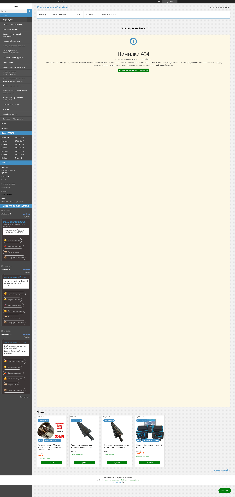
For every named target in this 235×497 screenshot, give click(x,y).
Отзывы (4, 128)
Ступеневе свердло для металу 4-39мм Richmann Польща (117, 446)
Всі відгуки (24, 397)
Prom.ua (129, 478)
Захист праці (8, 62)
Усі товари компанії (220, 470)
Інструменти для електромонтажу (9, 73)
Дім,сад (6, 109)
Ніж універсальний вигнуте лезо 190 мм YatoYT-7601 (14, 231)
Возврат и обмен (109, 15)
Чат (226, 491)
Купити (51, 463)
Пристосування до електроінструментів (11, 51)
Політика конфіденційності (130, 480)
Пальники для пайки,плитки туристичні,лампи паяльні (14, 80)
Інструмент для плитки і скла (14, 46)
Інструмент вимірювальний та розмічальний (15, 91)
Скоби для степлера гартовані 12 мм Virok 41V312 (15, 347)
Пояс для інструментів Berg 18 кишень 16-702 (149, 446)
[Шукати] (29, 11)
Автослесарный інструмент (13, 86)
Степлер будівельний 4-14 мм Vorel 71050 (15, 352)
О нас (3, 124)
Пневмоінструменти (11, 104)
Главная (42, 15)
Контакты (90, 15)
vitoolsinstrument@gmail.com (12, 201)
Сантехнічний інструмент (13, 57)
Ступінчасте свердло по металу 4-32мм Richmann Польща (84, 446)
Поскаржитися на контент (110, 480)
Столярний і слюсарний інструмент (12, 35)
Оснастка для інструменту (13, 24)
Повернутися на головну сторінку (135, 70)
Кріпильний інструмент (12, 41)
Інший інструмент (10, 114)
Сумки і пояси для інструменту (14, 67)
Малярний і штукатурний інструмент (13, 98)
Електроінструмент (10, 29)
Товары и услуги (7, 20)
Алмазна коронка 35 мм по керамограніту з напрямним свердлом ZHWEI (49, 447)
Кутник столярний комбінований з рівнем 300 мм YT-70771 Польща (16, 283)
